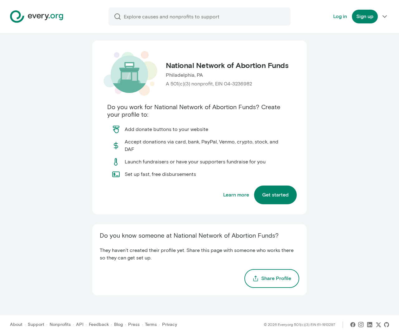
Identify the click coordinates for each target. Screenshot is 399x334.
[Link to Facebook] (352, 325)
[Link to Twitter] (378, 325)
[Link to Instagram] (361, 325)
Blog (118, 324)
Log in (340, 16)
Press (134, 324)
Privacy (169, 324)
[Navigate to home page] (36, 16)
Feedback (99, 324)
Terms (151, 324)
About (16, 324)
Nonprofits (60, 324)
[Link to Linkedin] (370, 325)
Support (36, 324)
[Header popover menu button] (384, 16)
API (80, 324)
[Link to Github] (386, 325)
